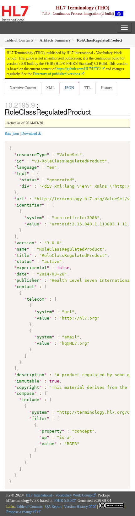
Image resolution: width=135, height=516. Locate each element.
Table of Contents (30, 506)
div (25, 186)
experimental (32, 267)
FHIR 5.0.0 (63, 500)
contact (25, 286)
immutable (28, 381)
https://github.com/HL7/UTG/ (79, 69)
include (30, 399)
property (52, 431)
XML (50, 88)
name (22, 249)
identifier (29, 205)
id (19, 161)
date (22, 274)
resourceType (32, 154)
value (33, 224)
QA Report (53, 506)
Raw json (12, 133)
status (29, 180)
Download (29, 133)
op (44, 437)
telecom (35, 299)
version (25, 243)
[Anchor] (94, 111)
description (30, 374)
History (106, 88)
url (20, 198)
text (22, 173)
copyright (28, 387)
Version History (76, 506)
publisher (28, 280)
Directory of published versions (56, 74)
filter (39, 418)
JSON (69, 88)
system (34, 217)
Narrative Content (23, 88)
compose (25, 393)
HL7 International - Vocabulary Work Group (59, 495)
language (27, 167)
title (23, 255)
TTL (87, 88)
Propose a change (19, 512)
